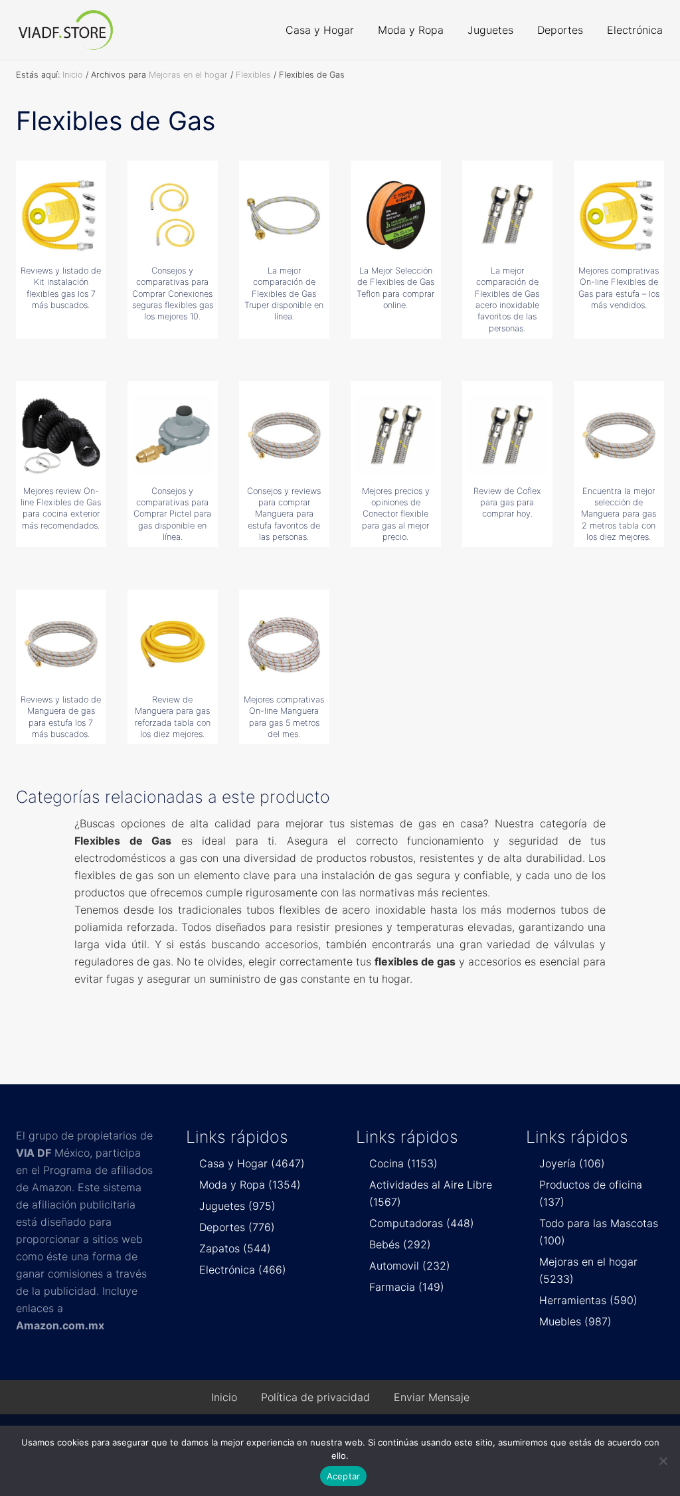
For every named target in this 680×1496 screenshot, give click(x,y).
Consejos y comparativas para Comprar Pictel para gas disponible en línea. (172, 514)
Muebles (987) (575, 1321)
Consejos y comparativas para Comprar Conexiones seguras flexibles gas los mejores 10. (172, 293)
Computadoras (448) (421, 1223)
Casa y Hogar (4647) (252, 1163)
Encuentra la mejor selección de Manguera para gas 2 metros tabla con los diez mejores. (618, 514)
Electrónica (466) (242, 1269)
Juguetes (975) (237, 1205)
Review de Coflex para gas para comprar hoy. (507, 502)
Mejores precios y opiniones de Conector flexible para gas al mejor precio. (396, 514)
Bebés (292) (400, 1244)
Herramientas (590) (588, 1300)
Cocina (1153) (403, 1163)
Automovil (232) (409, 1265)
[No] (663, 1460)
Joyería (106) (572, 1163)
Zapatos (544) (235, 1248)
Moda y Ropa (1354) (250, 1184)
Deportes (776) (237, 1227)
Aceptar (344, 1476)
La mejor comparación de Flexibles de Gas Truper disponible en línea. (283, 293)
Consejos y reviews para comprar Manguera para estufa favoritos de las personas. (284, 514)
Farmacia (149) (406, 1286)
